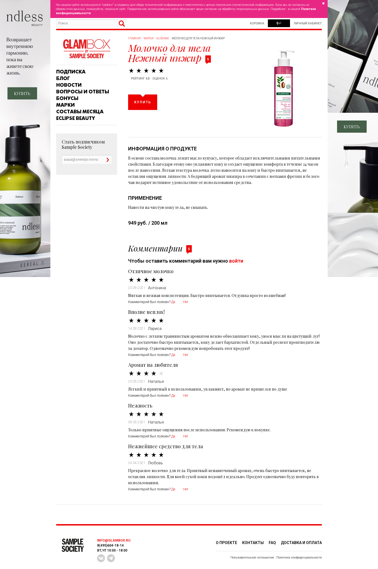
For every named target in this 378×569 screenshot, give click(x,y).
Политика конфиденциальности (299, 557)
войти (236, 261)
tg (111, 558)
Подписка (71, 72)
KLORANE (162, 38)
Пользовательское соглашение (252, 557)
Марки (65, 105)
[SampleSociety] (86, 49)
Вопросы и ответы (82, 92)
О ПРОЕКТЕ (226, 542)
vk (101, 558)
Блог (63, 78)
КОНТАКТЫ (253, 542)
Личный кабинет (308, 23)
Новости (69, 85)
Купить (142, 102)
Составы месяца (79, 112)
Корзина (257, 23)
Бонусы (67, 98)
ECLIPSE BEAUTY (75, 118)
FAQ (272, 542)
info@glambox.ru (113, 540)
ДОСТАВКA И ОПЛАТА (301, 542)
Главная (134, 38)
